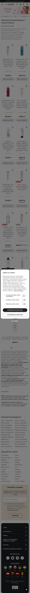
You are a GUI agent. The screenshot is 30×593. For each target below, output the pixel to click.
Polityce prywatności (19, 290)
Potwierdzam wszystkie (15, 310)
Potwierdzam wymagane (15, 314)
